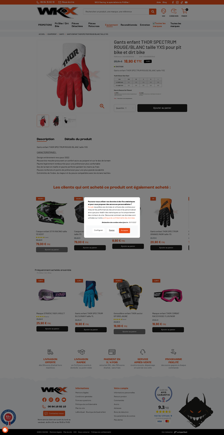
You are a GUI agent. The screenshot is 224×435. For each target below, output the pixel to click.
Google (90, 207)
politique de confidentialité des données (119, 218)
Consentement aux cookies (5, 430)
